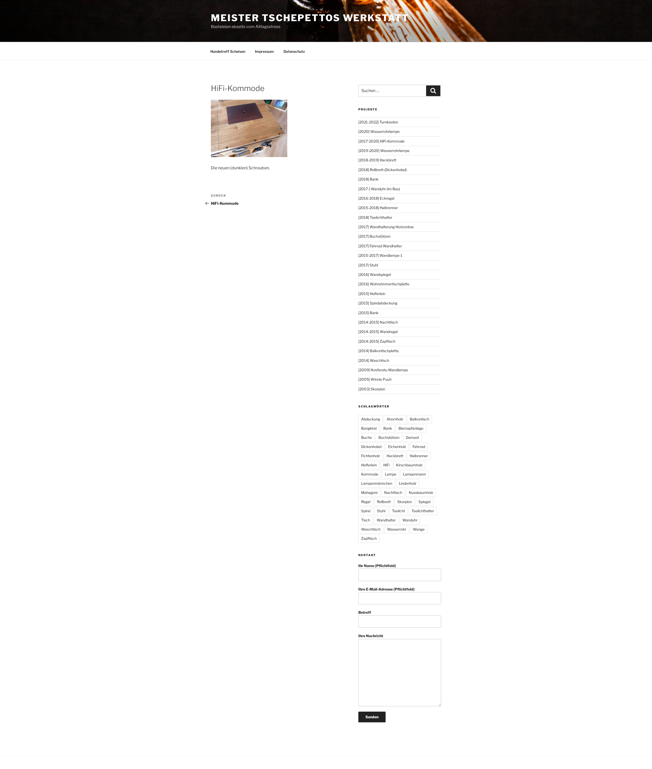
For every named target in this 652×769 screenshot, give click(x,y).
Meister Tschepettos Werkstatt (310, 17)
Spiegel (424, 501)
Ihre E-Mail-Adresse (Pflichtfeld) (386, 589)
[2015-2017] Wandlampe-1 (380, 255)
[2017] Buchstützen (374, 236)
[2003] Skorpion (371, 389)
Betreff (364, 612)
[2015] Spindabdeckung (377, 303)
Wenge (419, 529)
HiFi (386, 465)
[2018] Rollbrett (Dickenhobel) (382, 170)
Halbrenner (419, 456)
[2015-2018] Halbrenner (378, 208)
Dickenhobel (371, 446)
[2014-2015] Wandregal (378, 331)
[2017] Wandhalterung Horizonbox (386, 227)
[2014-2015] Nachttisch (378, 322)
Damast (412, 437)
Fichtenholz (370, 456)
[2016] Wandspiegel (374, 274)
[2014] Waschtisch (373, 360)
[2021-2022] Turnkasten (378, 122)
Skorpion (404, 501)
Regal (365, 501)
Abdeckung (370, 419)
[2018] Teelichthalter (375, 217)
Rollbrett (384, 501)
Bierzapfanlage (411, 428)
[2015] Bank (368, 313)
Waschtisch (371, 529)
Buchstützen (388, 437)
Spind (365, 511)
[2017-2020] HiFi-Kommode (381, 141)
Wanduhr (409, 520)
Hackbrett (395, 456)
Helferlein (369, 465)
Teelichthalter (423, 511)
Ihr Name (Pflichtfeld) (377, 565)
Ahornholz (395, 419)
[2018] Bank (368, 179)
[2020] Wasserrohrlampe (379, 131)
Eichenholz (397, 446)
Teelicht (398, 511)
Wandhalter (386, 520)
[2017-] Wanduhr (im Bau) (379, 189)
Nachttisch (393, 492)
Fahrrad (419, 446)
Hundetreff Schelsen (227, 51)
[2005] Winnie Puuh (374, 379)
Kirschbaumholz (409, 465)
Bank (387, 428)
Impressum (264, 51)
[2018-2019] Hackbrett (377, 160)
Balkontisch (419, 419)
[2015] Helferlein (371, 293)
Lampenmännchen (376, 483)
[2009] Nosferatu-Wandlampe (383, 370)
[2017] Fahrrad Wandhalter (380, 246)
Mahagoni (369, 492)
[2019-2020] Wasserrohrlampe (384, 150)
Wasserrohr (396, 529)
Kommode (369, 474)
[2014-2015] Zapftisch (376, 341)
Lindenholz (407, 483)
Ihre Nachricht (370, 636)
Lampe (390, 474)
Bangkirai (369, 428)
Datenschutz (294, 51)
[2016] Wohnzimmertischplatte (383, 284)
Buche (366, 437)
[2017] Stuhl (368, 265)
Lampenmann (414, 474)
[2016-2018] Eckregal (376, 198)
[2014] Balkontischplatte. (378, 351)
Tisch (365, 520)
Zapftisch (369, 538)
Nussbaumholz (421, 492)
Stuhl (381, 511)
